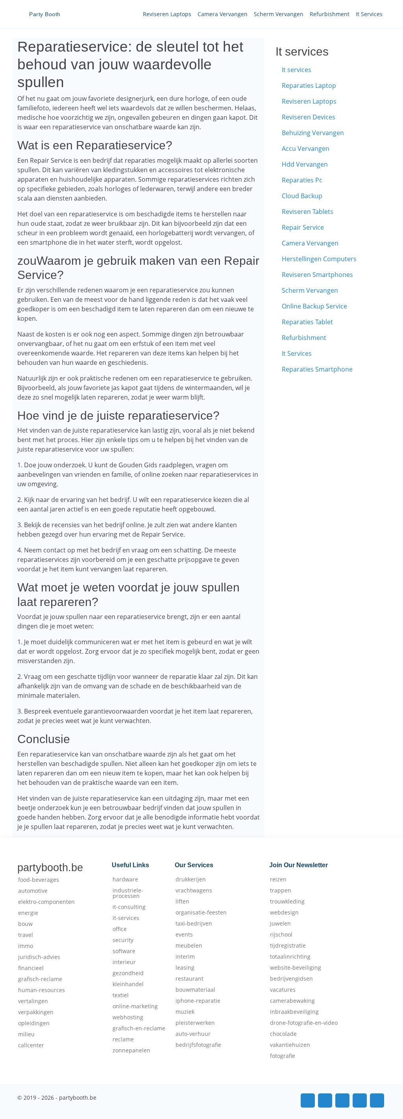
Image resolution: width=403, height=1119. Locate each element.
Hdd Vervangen (305, 164)
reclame (123, 1039)
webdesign (284, 912)
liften (182, 901)
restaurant (189, 978)
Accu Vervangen (305, 148)
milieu (26, 1034)
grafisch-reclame (40, 979)
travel (25, 935)
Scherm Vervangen (278, 14)
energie (28, 913)
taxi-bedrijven (194, 923)
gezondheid (128, 973)
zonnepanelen (131, 1050)
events (184, 934)
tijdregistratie (288, 945)
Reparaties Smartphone (317, 369)
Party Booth (45, 14)
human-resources (41, 990)
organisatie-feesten (201, 912)
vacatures (283, 990)
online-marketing (135, 1006)
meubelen (189, 945)
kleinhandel (128, 984)
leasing (185, 967)
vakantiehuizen (290, 1045)
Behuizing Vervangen (313, 132)
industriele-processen (128, 893)
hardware (125, 879)
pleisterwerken (195, 1023)
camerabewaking (292, 1001)
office (120, 929)
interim (185, 956)
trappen (280, 890)
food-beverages (38, 880)
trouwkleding (287, 901)
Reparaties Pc (302, 180)
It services (296, 69)
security (123, 940)
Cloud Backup (302, 195)
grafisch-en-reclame (139, 1028)
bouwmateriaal (195, 990)
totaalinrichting (290, 956)
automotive (33, 891)
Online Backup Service (314, 306)
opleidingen (34, 1023)
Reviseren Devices (308, 117)
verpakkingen (36, 1012)
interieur (124, 962)
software (124, 951)
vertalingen (33, 1001)
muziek (185, 1012)
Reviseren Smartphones (317, 274)
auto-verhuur (193, 1034)
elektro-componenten (46, 902)
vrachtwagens (194, 890)
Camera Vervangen (223, 14)
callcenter (31, 1045)
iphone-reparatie (198, 1001)
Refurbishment (329, 14)
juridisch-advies (39, 957)
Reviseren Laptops (167, 14)
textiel (121, 995)
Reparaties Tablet (307, 322)
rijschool (281, 934)
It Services (369, 14)
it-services (126, 918)
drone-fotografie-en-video (304, 1023)
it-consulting (129, 907)
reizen (278, 879)
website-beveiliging (295, 967)
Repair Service (303, 227)
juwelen (280, 923)
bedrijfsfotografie (198, 1045)
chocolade (283, 1034)
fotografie (282, 1056)
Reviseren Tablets (307, 211)
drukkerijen (191, 879)
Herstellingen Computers (319, 259)
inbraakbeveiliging (294, 1012)
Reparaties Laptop (309, 85)
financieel (31, 968)
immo (25, 946)
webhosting (128, 1017)
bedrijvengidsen (291, 978)
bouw (25, 924)
